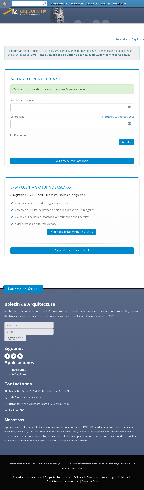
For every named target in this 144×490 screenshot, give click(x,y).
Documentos (58, 3)
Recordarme (21, 135)
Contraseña (17, 116)
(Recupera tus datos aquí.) (118, 116)
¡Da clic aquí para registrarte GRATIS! (71, 231)
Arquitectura (71, 481)
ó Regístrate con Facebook (72, 250)
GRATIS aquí (21, 55)
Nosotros (118, 3)
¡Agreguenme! (15, 338)
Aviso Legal (108, 477)
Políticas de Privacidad (86, 477)
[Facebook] (7, 356)
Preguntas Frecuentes (57, 477)
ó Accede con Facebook (72, 161)
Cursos (90, 3)
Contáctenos (53, 481)
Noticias (75, 3)
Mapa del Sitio (90, 481)
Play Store (20, 374)
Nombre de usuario (22, 100)
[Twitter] (13, 356)
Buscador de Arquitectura (27, 477)
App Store (20, 369)
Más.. (104, 3)
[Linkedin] (20, 356)
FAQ (22, 410)
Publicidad (124, 477)
